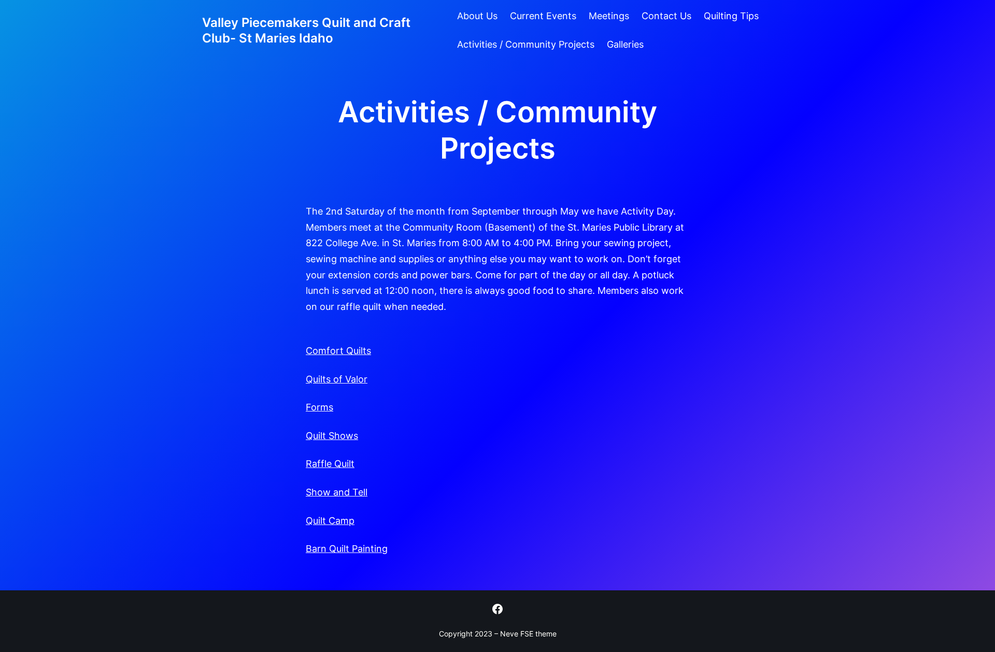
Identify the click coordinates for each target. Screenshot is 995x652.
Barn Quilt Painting (347, 548)
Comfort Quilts (338, 350)
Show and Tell (336, 492)
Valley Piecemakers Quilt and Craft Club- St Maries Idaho (306, 30)
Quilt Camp (330, 520)
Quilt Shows (332, 435)
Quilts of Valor (336, 379)
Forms (319, 407)
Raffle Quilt (330, 463)
